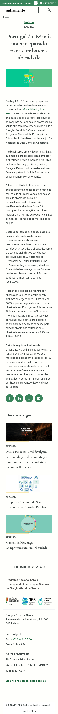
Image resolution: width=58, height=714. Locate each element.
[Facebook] (10, 398)
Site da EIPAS (14, 671)
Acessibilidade (14, 665)
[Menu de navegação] (42, 10)
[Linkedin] (19, 398)
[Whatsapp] (29, 398)
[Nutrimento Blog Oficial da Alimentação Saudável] (15, 10)
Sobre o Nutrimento (17, 654)
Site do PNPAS (36, 665)
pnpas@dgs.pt (13, 634)
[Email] (39, 398)
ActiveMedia (30, 711)
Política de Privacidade (20, 659)
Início (6, 17)
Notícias (29, 22)
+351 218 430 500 (21, 639)
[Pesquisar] (49, 10)
